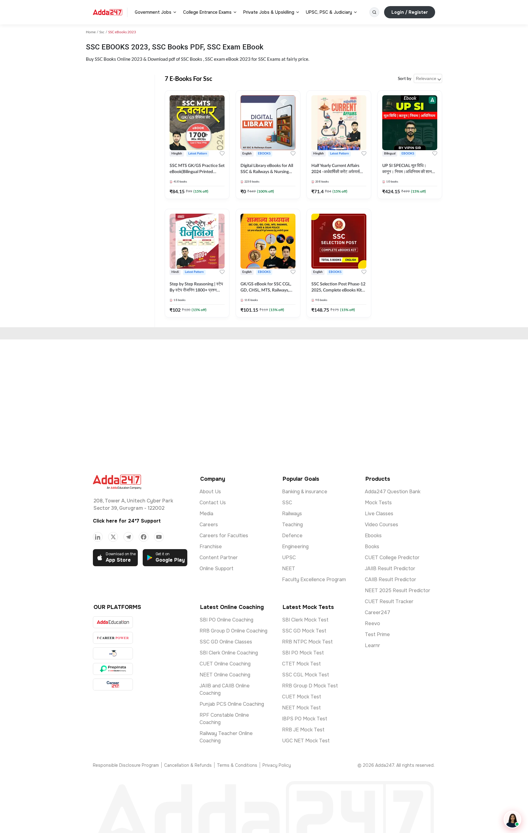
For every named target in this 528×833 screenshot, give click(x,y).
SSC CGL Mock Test (305, 675)
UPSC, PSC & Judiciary (329, 12)
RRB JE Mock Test (303, 729)
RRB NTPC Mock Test (307, 642)
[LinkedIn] (98, 537)
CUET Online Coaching (225, 664)
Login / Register (409, 12)
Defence (292, 535)
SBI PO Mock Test (303, 653)
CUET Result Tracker (389, 601)
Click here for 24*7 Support (127, 521)
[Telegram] (128, 537)
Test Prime (377, 634)
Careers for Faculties (224, 535)
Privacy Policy (276, 765)
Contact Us (213, 502)
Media (206, 513)
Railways (292, 513)
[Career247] (113, 684)
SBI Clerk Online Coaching (229, 653)
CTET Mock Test (301, 664)
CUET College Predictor (392, 557)
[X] (113, 537)
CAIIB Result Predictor (390, 579)
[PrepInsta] (113, 669)
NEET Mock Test (301, 707)
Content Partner (219, 557)
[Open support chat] (512, 819)
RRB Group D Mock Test (310, 686)
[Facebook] (143, 537)
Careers (209, 524)
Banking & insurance (304, 491)
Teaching (292, 524)
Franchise (211, 546)
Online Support (216, 568)
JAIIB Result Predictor (390, 568)
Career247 (377, 612)
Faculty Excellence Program (314, 579)
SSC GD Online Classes (226, 642)
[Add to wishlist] (222, 153)
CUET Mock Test (301, 697)
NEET (288, 568)
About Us (210, 491)
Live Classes (379, 513)
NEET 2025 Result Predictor (397, 590)
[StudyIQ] (113, 653)
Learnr (372, 645)
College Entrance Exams (207, 12)
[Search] (374, 12)
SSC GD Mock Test (304, 631)
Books (372, 546)
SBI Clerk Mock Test (305, 620)
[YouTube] (159, 537)
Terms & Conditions (237, 765)
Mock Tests (378, 502)
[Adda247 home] (107, 12)
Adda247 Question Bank (392, 491)
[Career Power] (113, 638)
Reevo (372, 623)
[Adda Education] (113, 622)
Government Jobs (153, 12)
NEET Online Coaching (225, 675)
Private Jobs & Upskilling (268, 12)
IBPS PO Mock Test (304, 718)
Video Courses (381, 524)
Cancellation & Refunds (188, 765)
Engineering (295, 546)
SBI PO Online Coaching (226, 620)
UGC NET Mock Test (306, 740)
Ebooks (373, 535)
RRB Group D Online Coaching (233, 631)
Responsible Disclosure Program (126, 765)
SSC (287, 502)
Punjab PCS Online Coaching (232, 704)
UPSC (289, 557)
